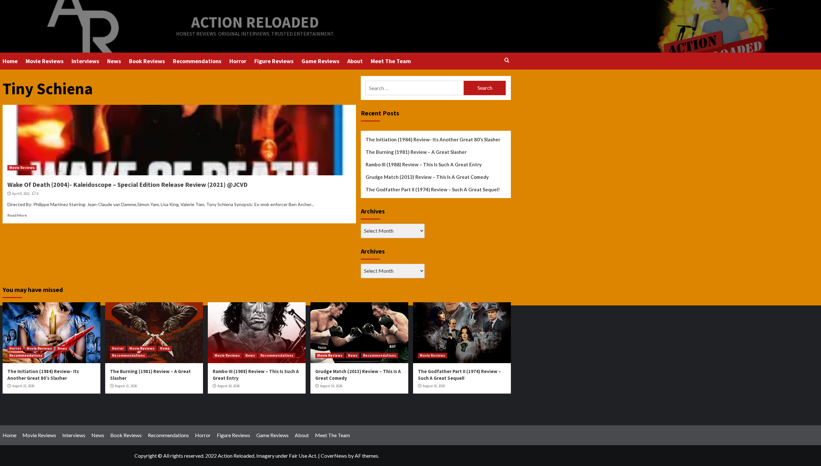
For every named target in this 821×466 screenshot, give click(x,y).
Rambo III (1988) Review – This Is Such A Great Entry (424, 164)
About (355, 61)
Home (10, 61)
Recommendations (197, 61)
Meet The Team (391, 61)
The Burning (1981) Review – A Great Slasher (416, 152)
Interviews (85, 61)
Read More (17, 215)
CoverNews (334, 456)
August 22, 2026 (23, 386)
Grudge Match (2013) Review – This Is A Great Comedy (427, 177)
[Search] (507, 60)
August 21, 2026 (126, 386)
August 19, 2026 (331, 386)
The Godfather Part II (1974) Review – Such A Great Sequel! (433, 189)
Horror (237, 61)
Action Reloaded (255, 22)
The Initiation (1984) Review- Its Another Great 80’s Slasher (433, 139)
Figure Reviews (273, 61)
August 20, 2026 (228, 386)
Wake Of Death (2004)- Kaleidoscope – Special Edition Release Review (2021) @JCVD (127, 184)
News (114, 61)
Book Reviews (147, 61)
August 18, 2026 (434, 386)
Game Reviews (320, 61)
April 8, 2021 (21, 193)
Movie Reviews (44, 61)
